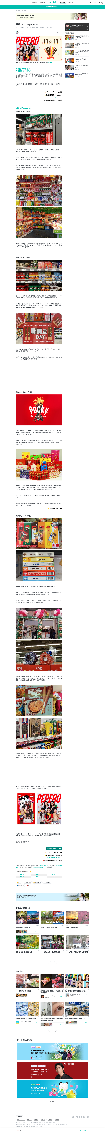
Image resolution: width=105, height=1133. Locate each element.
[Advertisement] (39, 372)
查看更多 (52, 1101)
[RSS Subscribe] (23, 1130)
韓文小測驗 (83, 1130)
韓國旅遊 (18, 11)
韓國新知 (24, 11)
